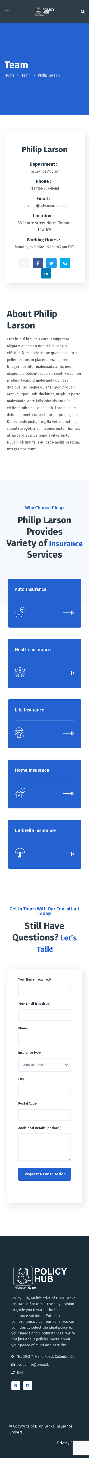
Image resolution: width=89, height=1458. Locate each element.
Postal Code (27, 1103)
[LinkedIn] (27, 1385)
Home (9, 75)
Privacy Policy (68, 1443)
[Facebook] (15, 1385)
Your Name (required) (34, 979)
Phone (23, 1028)
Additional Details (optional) (39, 1128)
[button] (83, 11)
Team (26, 75)
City (21, 1079)
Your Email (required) (34, 1004)
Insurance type (29, 1053)
